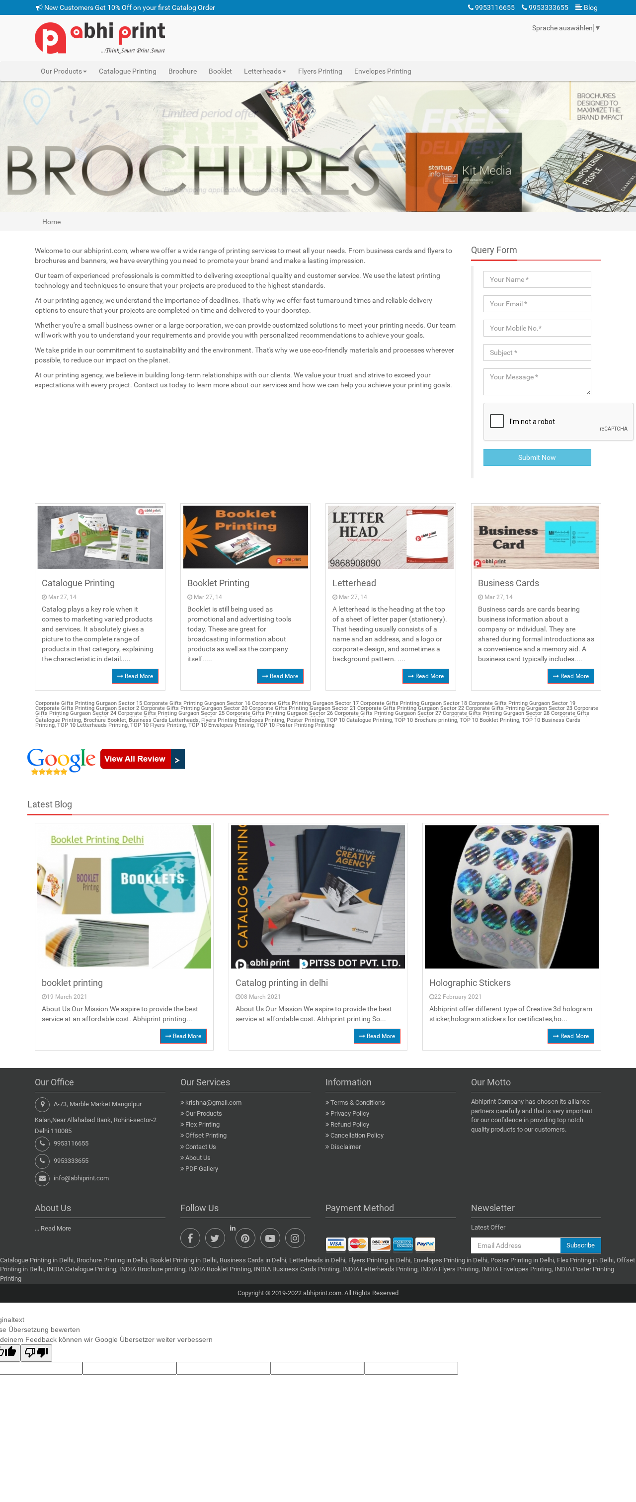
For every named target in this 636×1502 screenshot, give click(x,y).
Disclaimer (345, 1146)
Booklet (220, 71)
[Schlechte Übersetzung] (36, 1353)
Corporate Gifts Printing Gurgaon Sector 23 (518, 708)
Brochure (182, 71)
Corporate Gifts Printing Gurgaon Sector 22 (410, 708)
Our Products (203, 1113)
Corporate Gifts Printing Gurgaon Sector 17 (304, 703)
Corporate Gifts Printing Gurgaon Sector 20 (193, 708)
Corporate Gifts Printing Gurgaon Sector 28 (495, 713)
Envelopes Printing (382, 71)
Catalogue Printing (128, 71)
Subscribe (580, 1245)
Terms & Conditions (357, 1102)
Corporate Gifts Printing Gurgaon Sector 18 (413, 703)
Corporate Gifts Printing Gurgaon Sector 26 (279, 713)
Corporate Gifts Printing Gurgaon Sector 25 (170, 713)
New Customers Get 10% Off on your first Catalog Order (129, 7)
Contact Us (200, 1146)
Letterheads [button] (262, 71)
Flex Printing (202, 1124)
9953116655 (494, 7)
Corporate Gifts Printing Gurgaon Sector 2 (87, 708)
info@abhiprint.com (81, 1178)
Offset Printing (206, 1135)
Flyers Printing (320, 71)
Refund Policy (349, 1124)
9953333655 (547, 7)
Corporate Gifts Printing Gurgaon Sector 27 (387, 713)
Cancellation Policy (357, 1135)
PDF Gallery (201, 1168)
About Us (198, 1157)
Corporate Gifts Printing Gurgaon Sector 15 (88, 703)
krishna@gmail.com (213, 1102)
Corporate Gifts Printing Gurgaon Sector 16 (196, 703)
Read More (138, 676)
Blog (590, 7)
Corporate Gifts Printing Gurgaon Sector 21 (301, 708)
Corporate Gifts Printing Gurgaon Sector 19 (521, 703)
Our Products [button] (61, 71)
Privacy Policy (349, 1113)
